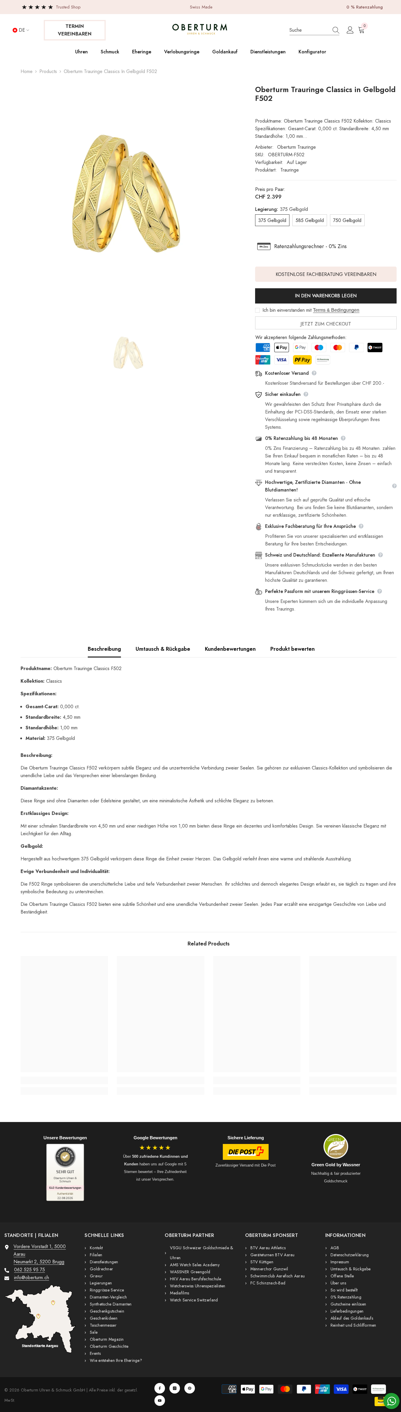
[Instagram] (174, 1388)
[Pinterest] (189, 1388)
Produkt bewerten (292, 649)
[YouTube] (159, 1400)
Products (48, 71)
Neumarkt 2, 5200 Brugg (39, 1261)
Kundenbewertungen (230, 649)
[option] (129, 193)
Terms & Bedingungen (336, 310)
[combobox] (308, 30)
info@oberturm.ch (31, 1277)
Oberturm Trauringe (296, 147)
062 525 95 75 (29, 1269)
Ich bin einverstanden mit (286, 310)
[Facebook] (159, 1388)
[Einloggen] (350, 30)
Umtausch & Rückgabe (163, 649)
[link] (64, 1080)
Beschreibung (104, 649)
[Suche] (314, 30)
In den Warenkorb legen (326, 295)
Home (27, 71)
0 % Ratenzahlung (364, 7)
